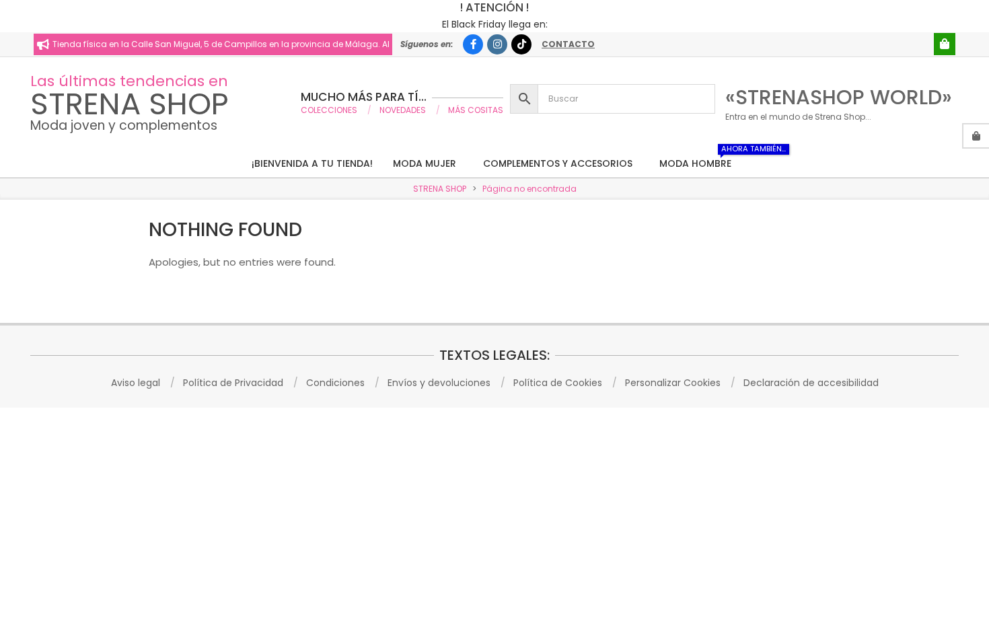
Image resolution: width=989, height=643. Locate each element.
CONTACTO (568, 44)
